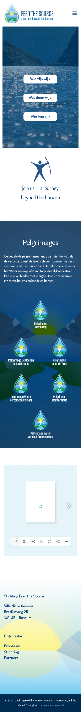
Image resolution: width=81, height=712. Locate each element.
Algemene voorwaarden (53, 705)
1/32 (16, 541)
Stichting (11, 652)
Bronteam (12, 646)
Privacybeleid (32, 705)
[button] (74, 13)
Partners (11, 657)
